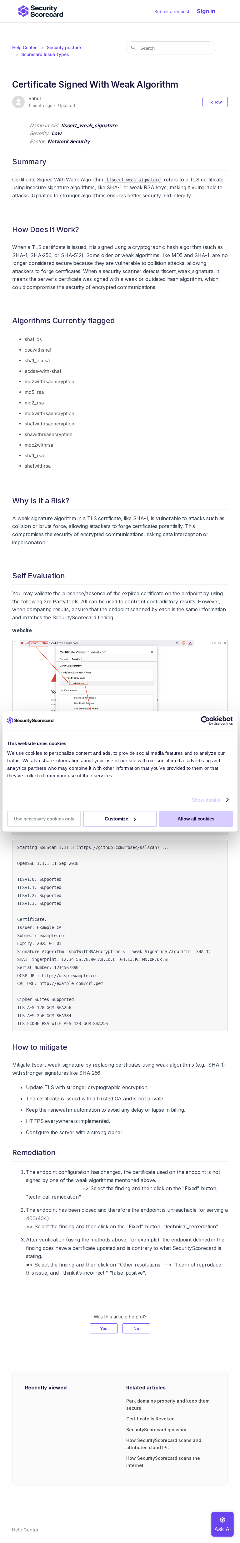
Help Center (24, 47)
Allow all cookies (196, 818)
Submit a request (171, 11)
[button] (209, 11)
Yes (104, 1328)
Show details (206, 800)
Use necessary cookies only (44, 818)
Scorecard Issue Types (45, 54)
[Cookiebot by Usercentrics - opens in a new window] (205, 720)
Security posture (64, 47)
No (136, 1328)
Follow (215, 101)
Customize (116, 818)
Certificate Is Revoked (150, 1418)
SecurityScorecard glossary (156, 1429)
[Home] (40, 11)
